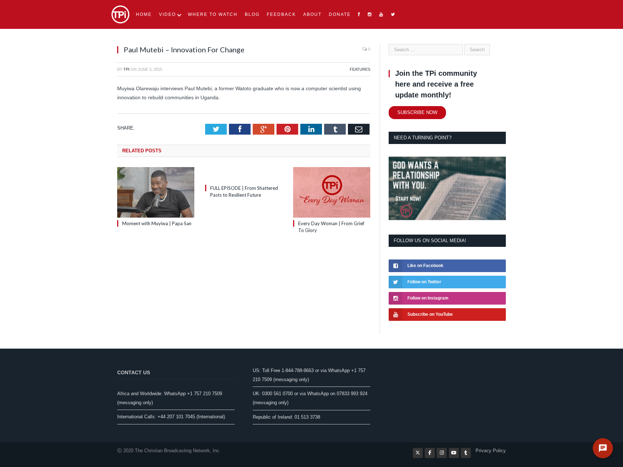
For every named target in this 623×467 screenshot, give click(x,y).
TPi (126, 69)
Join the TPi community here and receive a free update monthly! (436, 84)
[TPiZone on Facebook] (430, 453)
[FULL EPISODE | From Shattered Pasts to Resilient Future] (243, 174)
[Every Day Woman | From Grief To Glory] (331, 192)
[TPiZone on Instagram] (442, 453)
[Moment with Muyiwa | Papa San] (155, 192)
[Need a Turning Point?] (447, 218)
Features (360, 69)
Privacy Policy (491, 450)
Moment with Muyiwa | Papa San (156, 223)
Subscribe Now (417, 112)
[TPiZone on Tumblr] (466, 453)
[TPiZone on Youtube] (454, 453)
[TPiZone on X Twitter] (418, 453)
